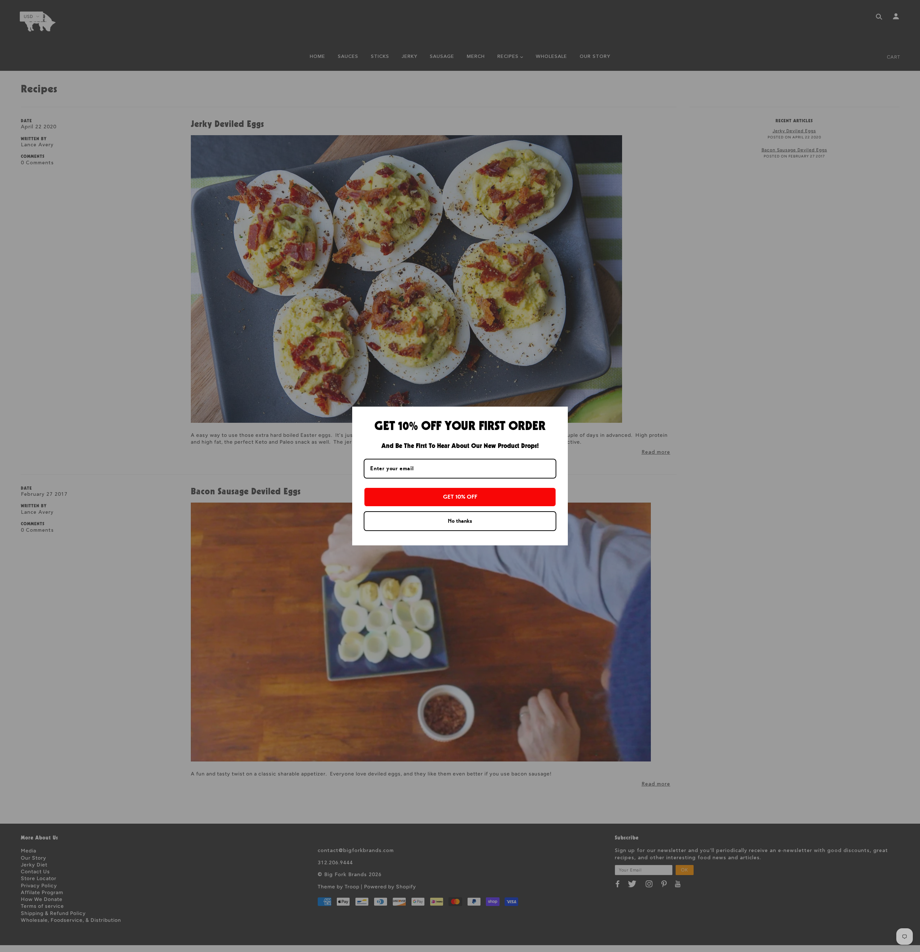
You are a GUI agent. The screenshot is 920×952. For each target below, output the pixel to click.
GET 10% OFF (460, 496)
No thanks (460, 521)
